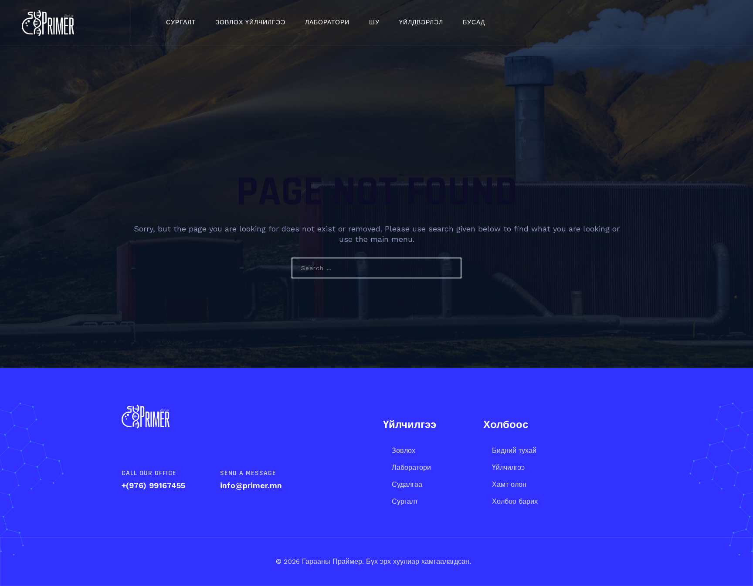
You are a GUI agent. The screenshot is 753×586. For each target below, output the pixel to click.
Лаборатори (327, 23)
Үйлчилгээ (508, 467)
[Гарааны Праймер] (48, 23)
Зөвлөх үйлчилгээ (250, 23)
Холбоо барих (515, 501)
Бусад (474, 23)
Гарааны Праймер (331, 561)
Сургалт (181, 23)
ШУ (374, 23)
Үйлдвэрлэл (421, 23)
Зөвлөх (403, 450)
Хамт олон (509, 484)
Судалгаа (407, 484)
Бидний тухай (514, 450)
